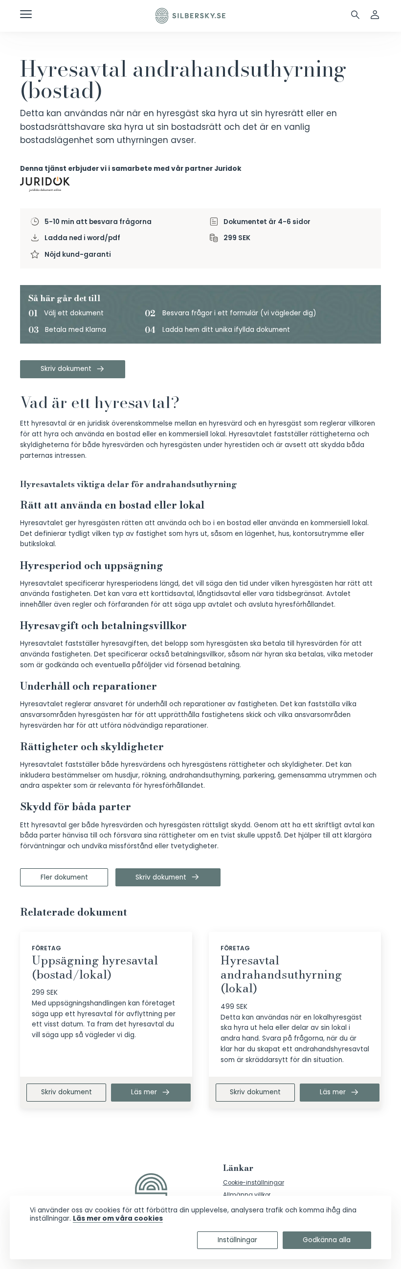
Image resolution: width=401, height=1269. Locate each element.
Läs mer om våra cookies (118, 1218)
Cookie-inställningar (253, 1183)
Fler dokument (64, 877)
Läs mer (144, 1092)
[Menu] (26, 15)
